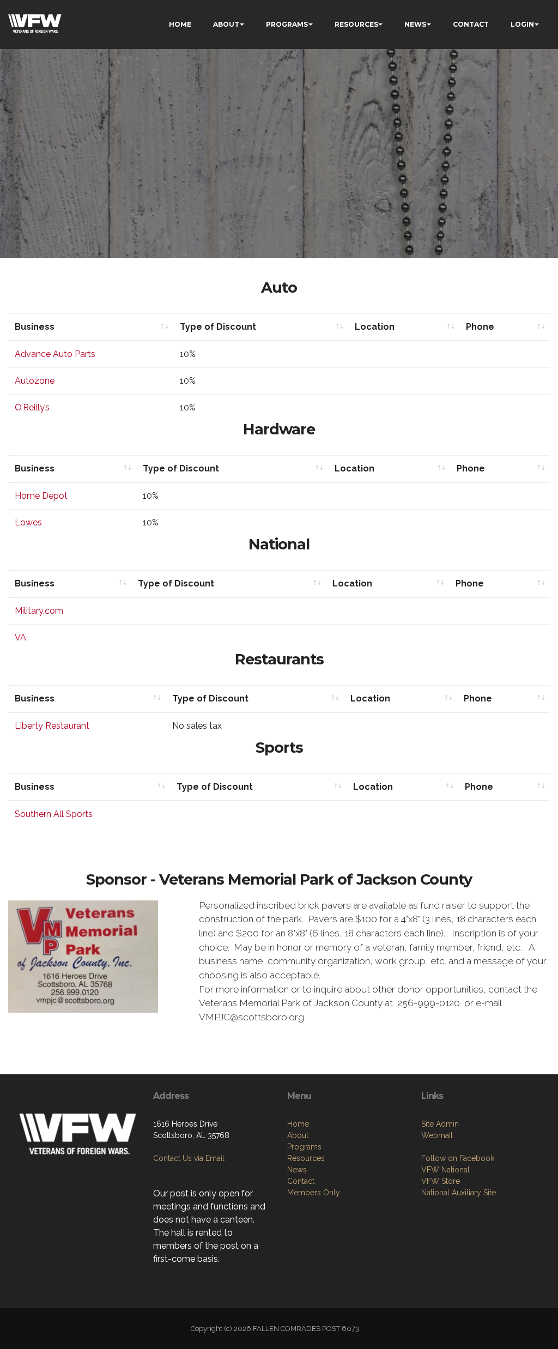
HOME (180, 24)
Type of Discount (218, 327)
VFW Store (440, 1181)
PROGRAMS (287, 24)
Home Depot (41, 496)
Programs (304, 1146)
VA (20, 637)
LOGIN (522, 24)
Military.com (39, 611)
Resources (306, 1158)
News (297, 1169)
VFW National (445, 1169)
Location (375, 327)
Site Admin (440, 1124)
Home (298, 1124)
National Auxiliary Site (458, 1192)
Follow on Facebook (457, 1158)
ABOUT (226, 24)
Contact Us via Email (189, 1158)
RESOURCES (356, 24)
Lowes (28, 522)
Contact (300, 1181)
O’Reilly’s (32, 407)
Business (34, 327)
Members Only (313, 1192)
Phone (480, 327)
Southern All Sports (54, 814)
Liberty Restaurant (52, 726)
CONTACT (471, 24)
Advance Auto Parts (55, 354)
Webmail (437, 1135)
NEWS (415, 24)
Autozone (34, 381)
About (297, 1135)
